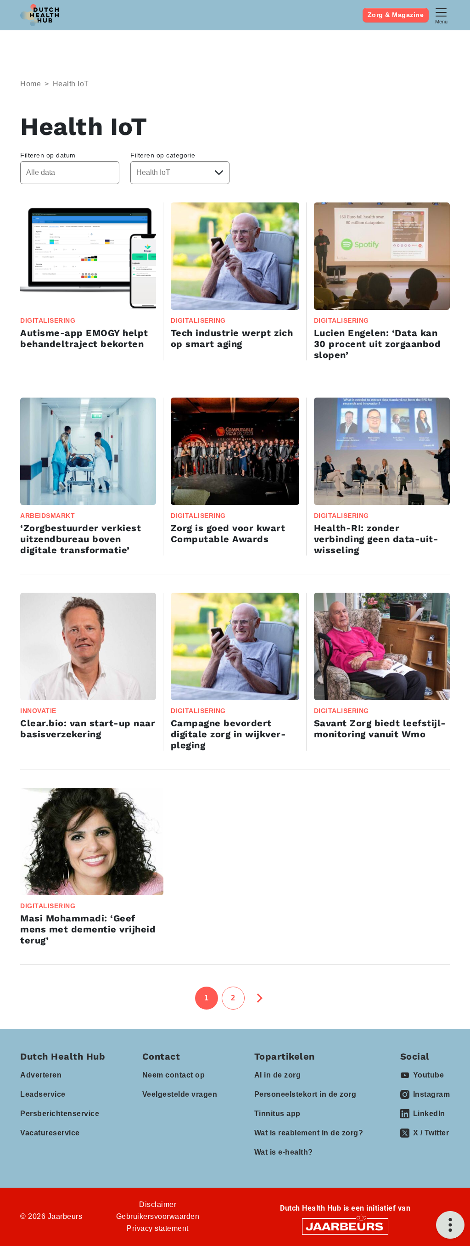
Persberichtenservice (59, 1113)
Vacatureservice (50, 1133)
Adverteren (41, 1075)
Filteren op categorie (163, 155)
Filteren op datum (48, 155)
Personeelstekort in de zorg (305, 1094)
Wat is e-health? (283, 1152)
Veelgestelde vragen (180, 1094)
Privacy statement (158, 1228)
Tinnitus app (277, 1113)
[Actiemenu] (450, 1225)
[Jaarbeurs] (345, 1226)
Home (30, 84)
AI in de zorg (277, 1075)
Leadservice (43, 1094)
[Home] (39, 15)
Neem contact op (173, 1075)
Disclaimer (157, 1204)
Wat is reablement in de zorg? (309, 1133)
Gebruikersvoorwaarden (158, 1216)
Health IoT (71, 84)
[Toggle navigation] (441, 15)
